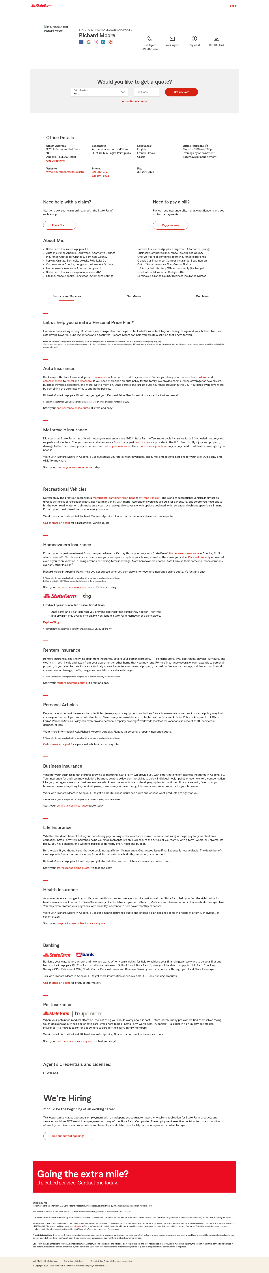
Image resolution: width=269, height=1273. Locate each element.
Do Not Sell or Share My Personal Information (111, 1261)
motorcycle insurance (116, 446)
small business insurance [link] (72, 805)
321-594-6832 (100, 175)
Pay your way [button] (170, 225)
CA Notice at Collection (74, 1261)
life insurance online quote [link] (73, 867)
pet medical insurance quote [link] (74, 1041)
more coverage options (153, 446)
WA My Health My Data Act (46, 1261)
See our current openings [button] (68, 1136)
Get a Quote (181, 92)
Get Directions (55, 160)
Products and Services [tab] (67, 296)
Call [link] (45, 522)
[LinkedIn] (103, 42)
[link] (172, 47)
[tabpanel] (134, 156)
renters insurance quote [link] (72, 682)
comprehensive (52, 381)
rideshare (86, 381)
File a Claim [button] (59, 225)
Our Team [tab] (202, 296)
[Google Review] (88, 42)
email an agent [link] (61, 522)
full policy (77, 1226)
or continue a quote (134, 101)
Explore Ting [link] (51, 622)
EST (203, 145)
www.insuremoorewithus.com (65, 171)
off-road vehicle (149, 497)
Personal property (199, 557)
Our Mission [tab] (134, 296)
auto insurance (97, 377)
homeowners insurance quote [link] (75, 587)
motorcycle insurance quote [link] (74, 467)
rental (70, 381)
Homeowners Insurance (184, 553)
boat (132, 497)
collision (202, 377)
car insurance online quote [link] (73, 408)
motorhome (100, 497)
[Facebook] (81, 42)
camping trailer (118, 497)
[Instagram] (96, 42)
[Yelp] (110, 42)
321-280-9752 (100, 171)
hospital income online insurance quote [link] (81, 923)
